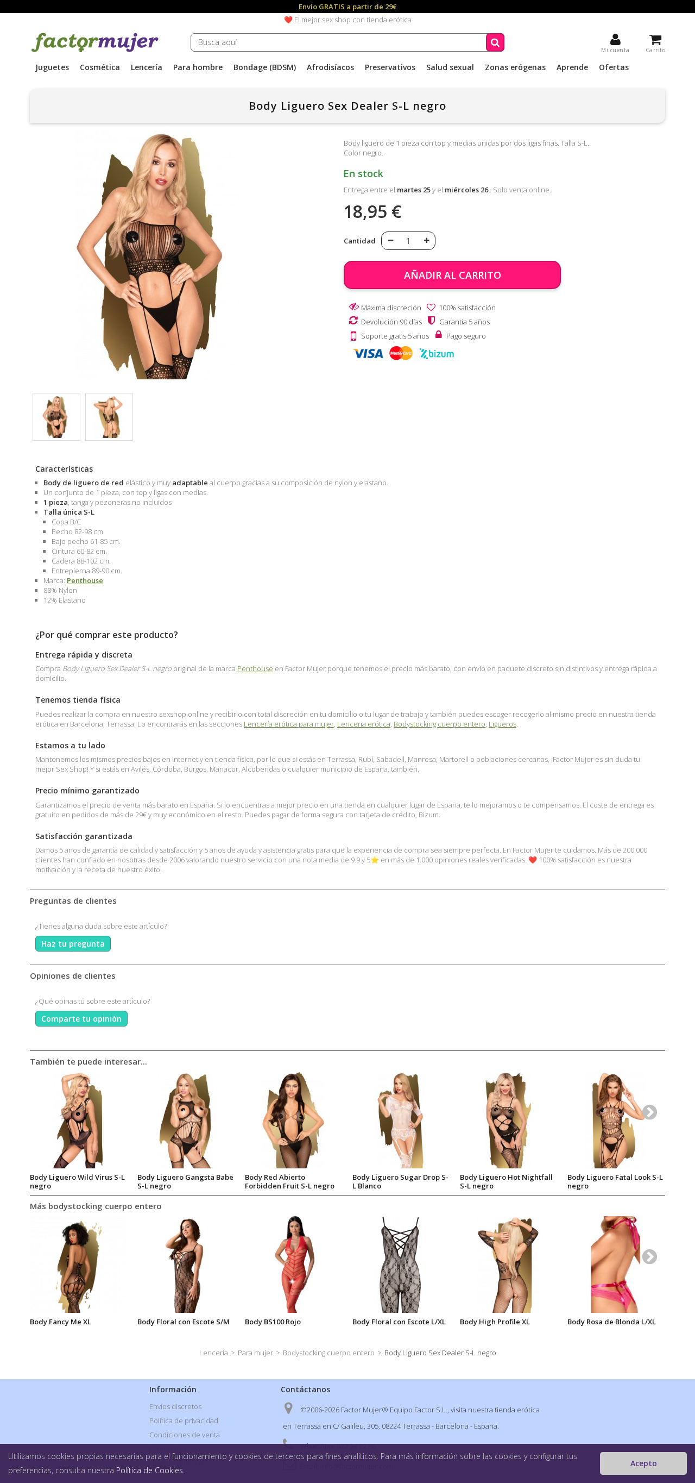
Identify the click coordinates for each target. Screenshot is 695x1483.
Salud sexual (450, 67)
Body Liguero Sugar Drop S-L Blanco (400, 1181)
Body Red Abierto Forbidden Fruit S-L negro (289, 1181)
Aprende (572, 67)
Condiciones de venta (184, 1435)
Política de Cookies (149, 1470)
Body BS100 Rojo (273, 1321)
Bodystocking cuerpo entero (439, 724)
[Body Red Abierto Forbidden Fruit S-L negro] (293, 1120)
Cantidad (360, 241)
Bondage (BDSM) (264, 67)
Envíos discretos (175, 1406)
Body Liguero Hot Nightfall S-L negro (506, 1181)
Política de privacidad (183, 1420)
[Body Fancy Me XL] (78, 1264)
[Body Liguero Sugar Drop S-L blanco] (400, 1120)
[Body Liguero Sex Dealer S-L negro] (56, 416)
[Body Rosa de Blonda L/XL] (615, 1264)
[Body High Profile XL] (508, 1264)
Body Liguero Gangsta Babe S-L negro (185, 1181)
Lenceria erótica (363, 724)
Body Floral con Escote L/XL (399, 1321)
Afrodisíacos (330, 67)
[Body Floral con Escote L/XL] (400, 1264)
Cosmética (100, 67)
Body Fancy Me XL (60, 1321)
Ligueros (502, 724)
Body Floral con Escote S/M (183, 1321)
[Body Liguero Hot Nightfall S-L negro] (508, 1120)
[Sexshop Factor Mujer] (95, 50)
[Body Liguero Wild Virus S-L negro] (78, 1120)
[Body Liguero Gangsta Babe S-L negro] (185, 1120)
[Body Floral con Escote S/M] (185, 1264)
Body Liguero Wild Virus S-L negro (77, 1181)
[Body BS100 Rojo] (293, 1264)
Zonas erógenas (515, 67)
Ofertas (614, 67)
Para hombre (198, 67)
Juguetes (52, 67)
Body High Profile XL (495, 1321)
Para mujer (255, 1352)
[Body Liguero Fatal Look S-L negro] (615, 1120)
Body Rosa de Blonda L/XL (611, 1321)
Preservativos (390, 67)
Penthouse (85, 580)
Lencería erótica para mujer (289, 724)
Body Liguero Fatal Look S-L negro (615, 1181)
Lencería (146, 67)
